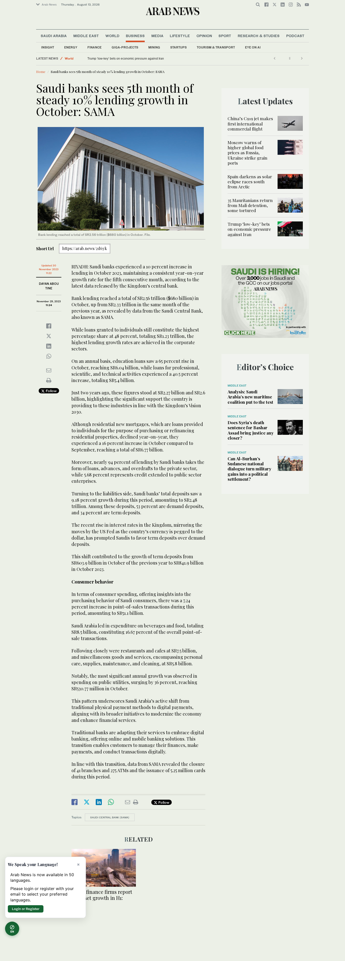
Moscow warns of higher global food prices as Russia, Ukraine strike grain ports (247, 153)
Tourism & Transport (216, 47)
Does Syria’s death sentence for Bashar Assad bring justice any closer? (251, 430)
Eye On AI (253, 47)
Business (135, 36)
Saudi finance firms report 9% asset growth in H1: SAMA (101, 897)
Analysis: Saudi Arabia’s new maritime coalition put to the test (250, 397)
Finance (94, 47)
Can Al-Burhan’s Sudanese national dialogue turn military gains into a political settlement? (249, 469)
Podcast (295, 36)
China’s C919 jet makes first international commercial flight (250, 124)
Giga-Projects (125, 47)
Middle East (86, 36)
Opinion (204, 36)
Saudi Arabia (54, 36)
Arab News (49, 4)
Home (40, 71)
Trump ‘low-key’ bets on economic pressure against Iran (125, 58)
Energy (70, 47)
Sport (224, 36)
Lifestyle (180, 36)
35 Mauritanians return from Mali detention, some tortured (250, 205)
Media (157, 36)
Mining (154, 47)
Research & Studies (259, 36)
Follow (51, 391)
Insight (47, 47)
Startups (178, 47)
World (112, 36)
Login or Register (25, 909)
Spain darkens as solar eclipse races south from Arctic (250, 182)
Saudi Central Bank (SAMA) (109, 817)
